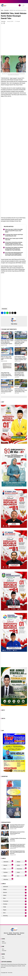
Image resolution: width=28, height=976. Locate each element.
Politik (21, 872)
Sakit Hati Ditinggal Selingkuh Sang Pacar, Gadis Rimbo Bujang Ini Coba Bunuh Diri (17, 852)
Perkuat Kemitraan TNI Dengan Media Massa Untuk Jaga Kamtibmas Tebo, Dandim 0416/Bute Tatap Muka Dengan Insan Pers (21, 390)
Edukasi (21, 861)
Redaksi (10, 933)
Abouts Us (6, 933)
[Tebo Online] (3, 6)
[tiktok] (9, 1)
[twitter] (3, 1)
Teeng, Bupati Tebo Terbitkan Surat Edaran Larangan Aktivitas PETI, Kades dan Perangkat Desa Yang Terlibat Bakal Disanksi (14, 249)
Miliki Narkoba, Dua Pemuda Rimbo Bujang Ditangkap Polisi (17, 832)
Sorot (21, 875)
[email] (12, 313)
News (8, 868)
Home (2, 10)
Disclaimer (22, 933)
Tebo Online (10, 972)
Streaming (8, 879)
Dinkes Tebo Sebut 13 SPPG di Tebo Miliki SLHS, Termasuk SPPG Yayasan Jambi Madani (14, 230)
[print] (10, 313)
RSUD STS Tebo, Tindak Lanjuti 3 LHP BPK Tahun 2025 (14, 239)
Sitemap (19, 934)
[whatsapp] (7, 313)
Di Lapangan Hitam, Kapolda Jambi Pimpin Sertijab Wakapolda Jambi (14, 235)
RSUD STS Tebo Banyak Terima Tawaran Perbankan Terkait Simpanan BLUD (7, 390)
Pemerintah (6, 10)
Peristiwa (8, 872)
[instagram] (5, 1)
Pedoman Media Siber (11, 934)
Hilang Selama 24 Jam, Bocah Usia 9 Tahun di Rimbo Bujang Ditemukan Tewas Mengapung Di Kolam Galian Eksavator (17, 846)
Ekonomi (8, 865)
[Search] (26, 1)
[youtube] (7, 1)
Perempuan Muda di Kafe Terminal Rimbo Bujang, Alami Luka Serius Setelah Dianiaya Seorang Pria (17, 826)
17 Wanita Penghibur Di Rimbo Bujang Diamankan (18, 839)
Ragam (8, 875)
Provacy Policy (16, 933)
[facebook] (1, 1)
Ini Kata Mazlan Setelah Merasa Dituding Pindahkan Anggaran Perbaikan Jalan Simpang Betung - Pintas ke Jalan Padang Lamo (14, 244)
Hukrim (21, 865)
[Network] (20, 5)
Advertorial (8, 861)
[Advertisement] (14, 39)
